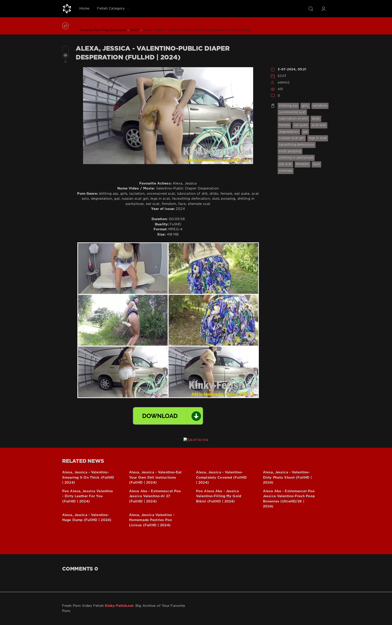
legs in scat (318, 138)
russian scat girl (291, 138)
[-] (65, 55)
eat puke (301, 125)
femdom (302, 164)
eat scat (285, 164)
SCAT (282, 76)
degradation (289, 131)
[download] (168, 416)
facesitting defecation (296, 144)
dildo (316, 118)
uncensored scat (292, 112)
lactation (320, 105)
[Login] (323, 8)
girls (305, 105)
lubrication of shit (293, 118)
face (316, 164)
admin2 (283, 82)
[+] (65, 49)
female (284, 125)
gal (305, 131)
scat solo (319, 125)
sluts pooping (290, 151)
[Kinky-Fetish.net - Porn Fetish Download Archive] (67, 8)
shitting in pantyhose (296, 157)
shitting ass (288, 105)
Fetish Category (111, 8)
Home (84, 8)
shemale (285, 171)
